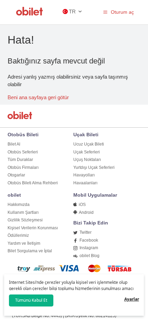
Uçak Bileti (85, 134)
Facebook (88, 240)
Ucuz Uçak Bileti (88, 144)
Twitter (85, 232)
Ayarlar (131, 299)
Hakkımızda (19, 204)
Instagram (88, 247)
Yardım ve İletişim (24, 243)
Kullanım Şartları (23, 212)
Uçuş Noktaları (87, 159)
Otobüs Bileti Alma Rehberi (33, 183)
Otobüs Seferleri (23, 152)
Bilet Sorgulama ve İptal (30, 250)
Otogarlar (16, 175)
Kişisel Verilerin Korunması (33, 227)
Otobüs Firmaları (23, 167)
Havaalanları (85, 183)
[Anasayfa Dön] (29, 13)
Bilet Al (14, 144)
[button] (105, 12)
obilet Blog (88, 255)
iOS (82, 204)
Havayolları (84, 175)
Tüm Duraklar (20, 159)
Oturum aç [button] (122, 12)
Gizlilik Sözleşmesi (25, 220)
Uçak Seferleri (86, 152)
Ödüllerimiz (18, 235)
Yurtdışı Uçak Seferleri (94, 167)
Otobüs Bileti (23, 134)
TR (72, 11)
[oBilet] (21, 116)
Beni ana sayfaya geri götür (38, 97)
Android (85, 212)
